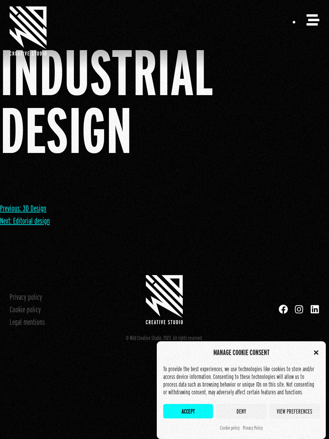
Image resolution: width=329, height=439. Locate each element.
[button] (316, 352)
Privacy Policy (253, 428)
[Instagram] (299, 309)
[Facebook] (283, 309)
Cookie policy (230, 428)
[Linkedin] (314, 309)
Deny (241, 411)
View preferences (294, 411)
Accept (188, 411)
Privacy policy (26, 297)
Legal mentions (27, 322)
